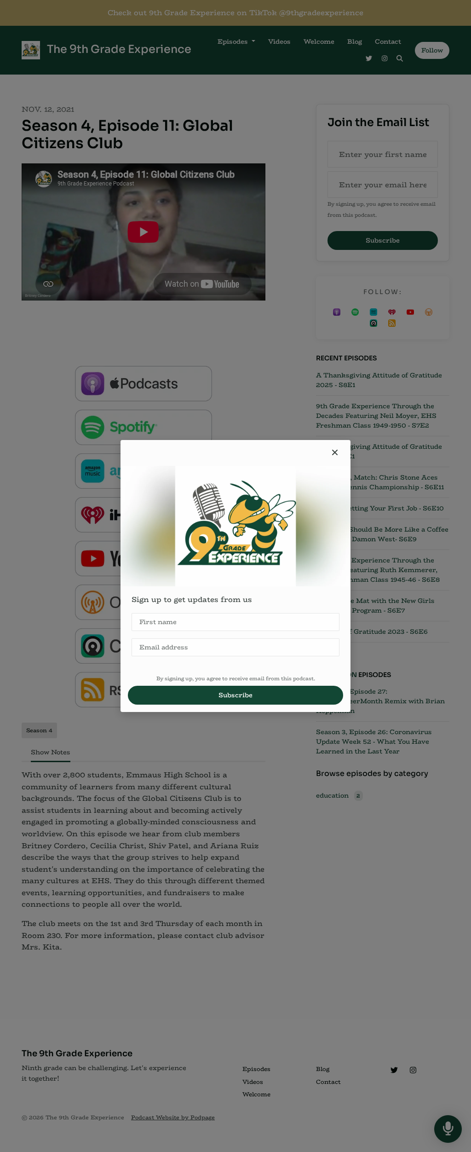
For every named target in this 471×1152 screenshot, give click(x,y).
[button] (334, 452)
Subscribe (235, 695)
